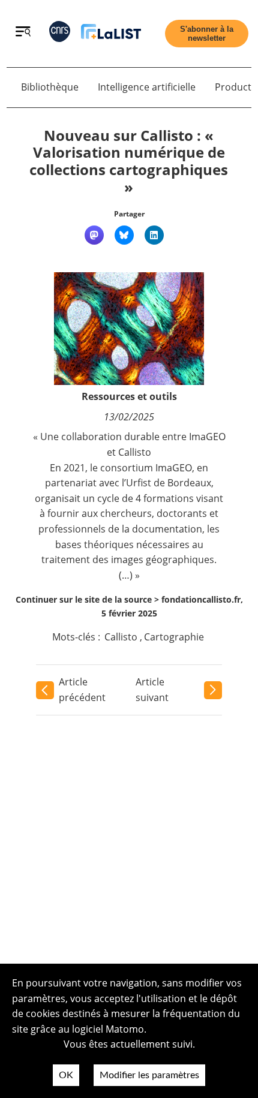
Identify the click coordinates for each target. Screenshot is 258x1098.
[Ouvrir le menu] (23, 33)
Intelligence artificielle (147, 87)
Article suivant (152, 689)
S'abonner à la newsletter (206, 34)
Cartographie (174, 636)
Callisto (120, 636)
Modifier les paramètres (149, 1075)
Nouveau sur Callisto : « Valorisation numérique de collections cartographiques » (128, 161)
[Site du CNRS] (59, 34)
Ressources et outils (129, 396)
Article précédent (82, 689)
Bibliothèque (50, 87)
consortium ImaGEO (146, 467)
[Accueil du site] (111, 34)
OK (66, 1075)
